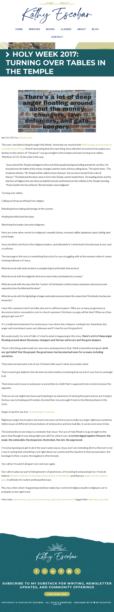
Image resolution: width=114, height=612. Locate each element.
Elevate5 (105, 602)
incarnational (68, 499)
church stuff (32, 499)
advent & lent (19, 499)
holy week (104, 499)
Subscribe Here (57, 594)
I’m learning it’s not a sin (41, 411)
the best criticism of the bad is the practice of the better (40, 475)
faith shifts (56, 499)
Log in (57, 604)
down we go (44, 499)
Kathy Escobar (57, 12)
